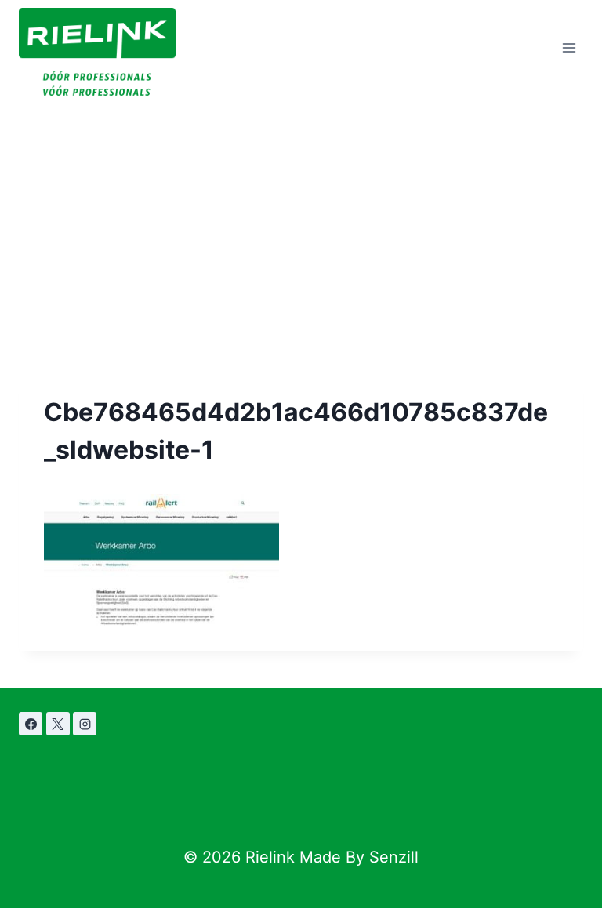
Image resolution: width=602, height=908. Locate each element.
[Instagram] (84, 723)
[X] (58, 723)
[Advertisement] (301, 213)
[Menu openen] (568, 48)
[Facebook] (30, 723)
